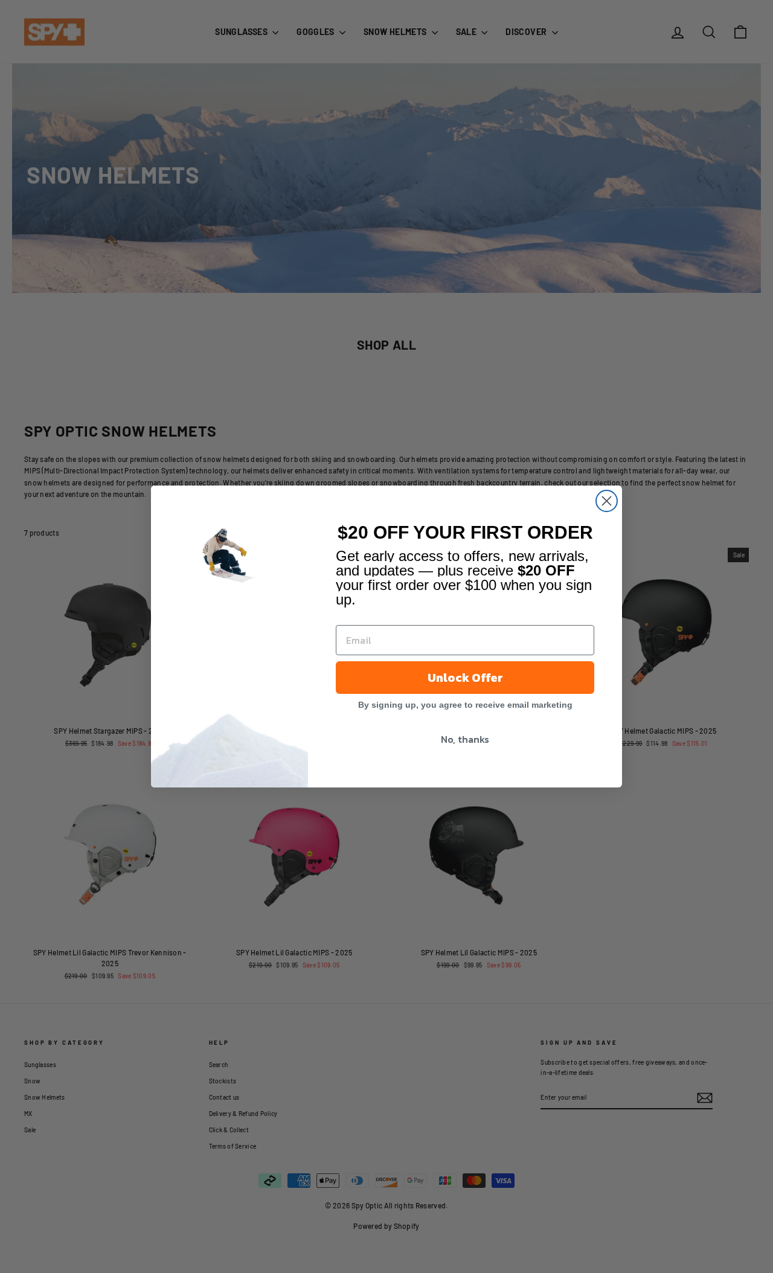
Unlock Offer (465, 678)
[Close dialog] (606, 500)
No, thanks (465, 739)
